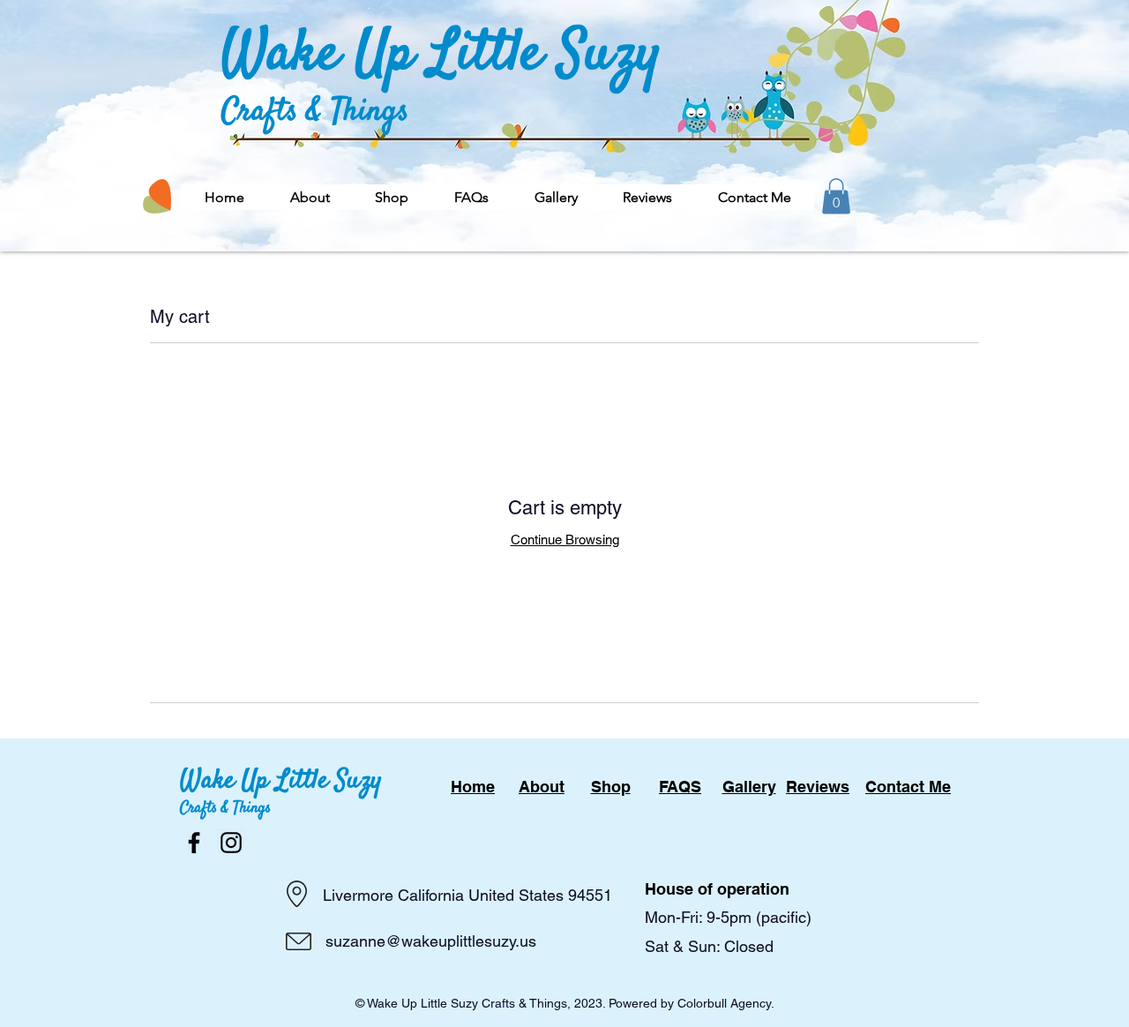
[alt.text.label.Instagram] (231, 842)
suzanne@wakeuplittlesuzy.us (430, 941)
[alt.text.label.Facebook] (194, 842)
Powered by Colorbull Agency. (691, 1003)
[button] (391, 197)
